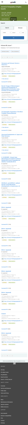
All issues (13, 19)
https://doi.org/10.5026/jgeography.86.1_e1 (13, 320)
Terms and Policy (5, 393)
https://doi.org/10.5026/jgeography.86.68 (13, 170)
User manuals (4, 413)
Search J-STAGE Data (6, 379)
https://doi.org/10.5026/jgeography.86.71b (13, 258)
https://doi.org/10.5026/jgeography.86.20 (13, 99)
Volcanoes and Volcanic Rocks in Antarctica (10, 63)
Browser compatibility (6, 415)
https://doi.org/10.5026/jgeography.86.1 (12, 73)
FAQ (2, 418)
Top (14, 363)
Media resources (4, 407)
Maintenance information (7, 402)
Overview (3, 386)
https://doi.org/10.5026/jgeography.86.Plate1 (13, 342)
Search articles (4, 377)
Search (7, 28)
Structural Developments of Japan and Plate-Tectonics (11, 135)
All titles (3, 370)
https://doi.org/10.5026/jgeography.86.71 (13, 216)
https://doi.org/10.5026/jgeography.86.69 (13, 195)
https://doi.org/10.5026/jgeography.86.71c (13, 280)
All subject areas (5, 372)
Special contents (5, 404)
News (2, 399)
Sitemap (3, 423)
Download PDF (4, 81)
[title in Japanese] (6, 207)
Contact (2, 420)
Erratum (3, 313)
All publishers (4, 374)
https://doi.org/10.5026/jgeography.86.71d (13, 301)
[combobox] (6, 32)
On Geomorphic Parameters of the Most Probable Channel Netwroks (12, 112)
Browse (20, 28)
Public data (3, 390)
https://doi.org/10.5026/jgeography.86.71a (13, 237)
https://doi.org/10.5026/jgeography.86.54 (13, 145)
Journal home (5, 19)
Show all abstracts (15, 51)
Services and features (6, 388)
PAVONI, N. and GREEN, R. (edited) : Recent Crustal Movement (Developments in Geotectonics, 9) (10, 184)
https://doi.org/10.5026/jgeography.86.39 (13, 122)
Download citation (5, 51)
